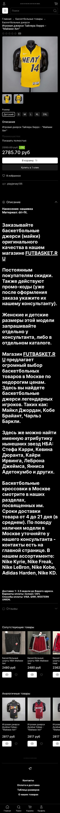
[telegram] (30, 769)
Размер (6, 109)
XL (37, 114)
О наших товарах (28, 794)
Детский (9, 114)
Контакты (28, 780)
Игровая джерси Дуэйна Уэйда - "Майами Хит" (11, 727)
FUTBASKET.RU (30, 255)
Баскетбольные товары (29, 18)
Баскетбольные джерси (16, 22)
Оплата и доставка (28, 785)
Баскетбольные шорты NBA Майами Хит (12, 660)
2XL (45, 114)
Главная (6, 18)
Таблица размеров (28, 789)
